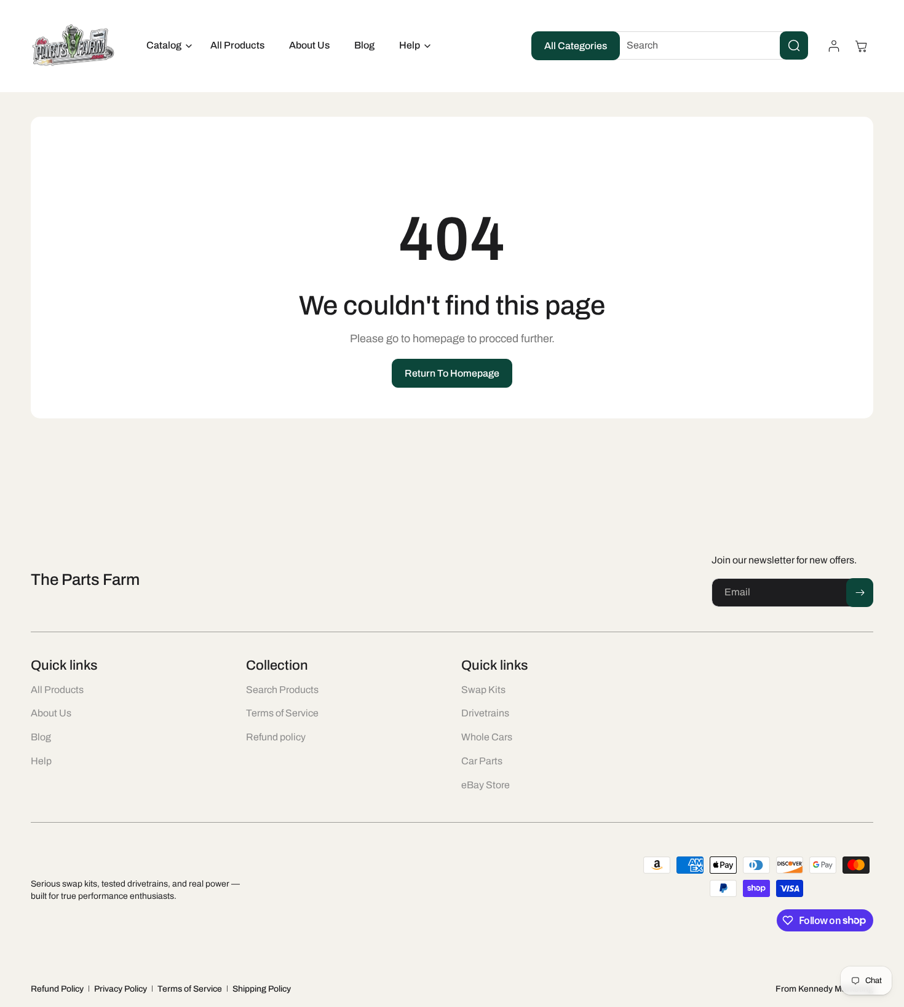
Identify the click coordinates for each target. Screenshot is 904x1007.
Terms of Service (189, 988)
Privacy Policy (120, 988)
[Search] (794, 45)
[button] (166, 46)
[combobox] (707, 45)
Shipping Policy (261, 988)
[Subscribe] (859, 592)
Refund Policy (57, 988)
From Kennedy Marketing (824, 988)
